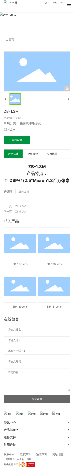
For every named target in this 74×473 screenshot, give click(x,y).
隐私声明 (25, 454)
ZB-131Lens (54, 306)
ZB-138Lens (54, 264)
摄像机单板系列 (30, 123)
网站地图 (57, 454)
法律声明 (42, 454)
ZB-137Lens (20, 264)
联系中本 (9, 454)
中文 (45, 2)
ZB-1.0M (20, 211)
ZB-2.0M (20, 206)
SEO (16, 464)
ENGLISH (58, 2)
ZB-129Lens (20, 306)
